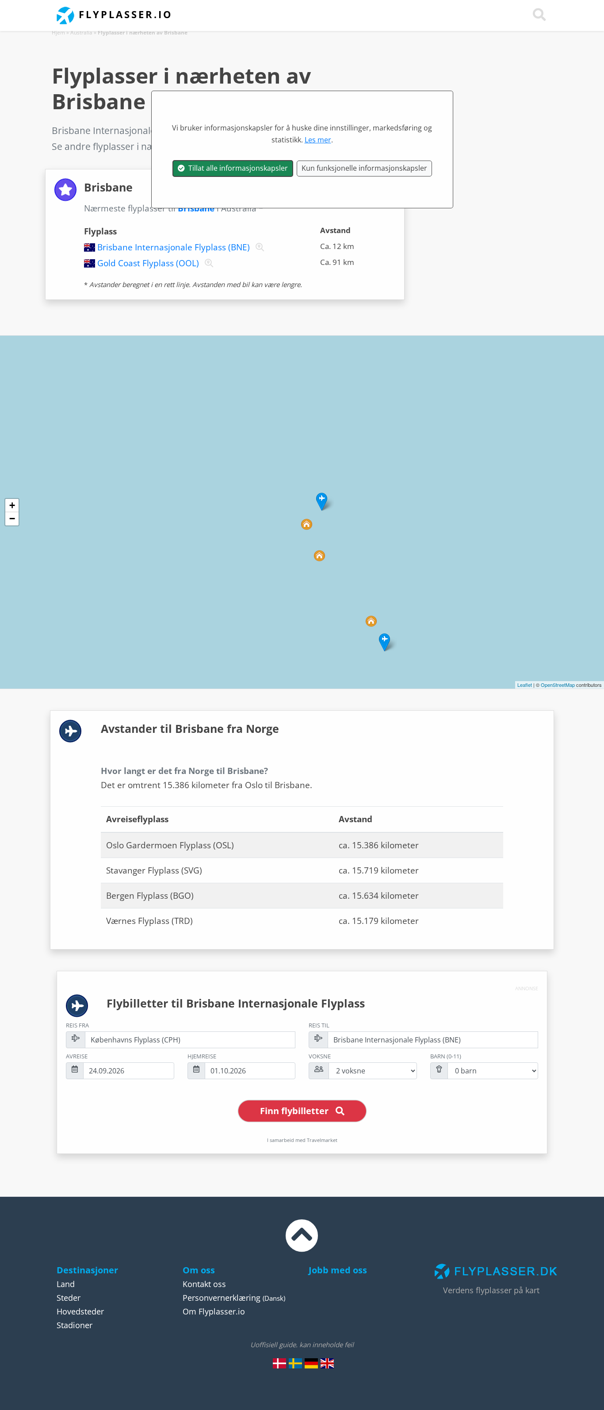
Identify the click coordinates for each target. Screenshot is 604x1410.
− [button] (12, 518)
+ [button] (12, 505)
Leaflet (524, 684)
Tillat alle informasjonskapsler (236, 168)
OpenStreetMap (558, 684)
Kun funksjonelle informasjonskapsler (364, 168)
